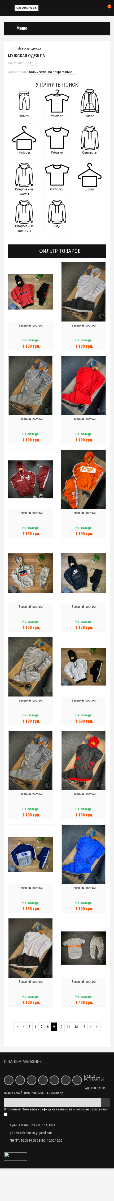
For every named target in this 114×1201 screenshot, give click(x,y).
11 (68, 1027)
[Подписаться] (105, 1102)
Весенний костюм (31, 325)
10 (60, 1027)
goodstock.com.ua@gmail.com (31, 1133)
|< (17, 1027)
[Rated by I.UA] (15, 1156)
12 (76, 1027)
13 (83, 1027)
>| (97, 1027)
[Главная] (8, 48)
